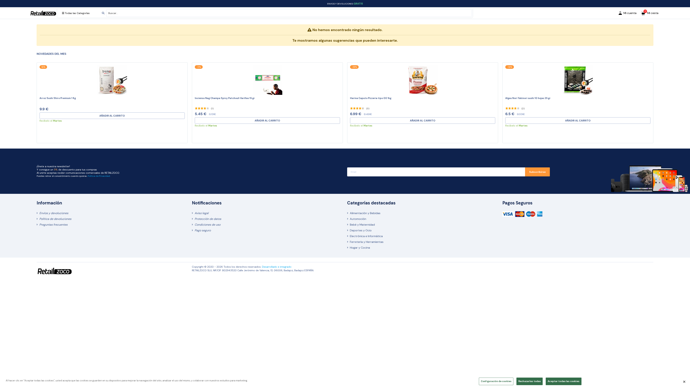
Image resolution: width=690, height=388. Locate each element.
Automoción (358, 219)
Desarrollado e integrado (276, 266)
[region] (345, 381)
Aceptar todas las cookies (563, 381)
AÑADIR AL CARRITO (112, 115)
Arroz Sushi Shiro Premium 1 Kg (58, 98)
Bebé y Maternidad (362, 225)
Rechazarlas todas (529, 381)
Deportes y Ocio (361, 230)
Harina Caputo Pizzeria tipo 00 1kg (370, 98)
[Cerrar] (684, 382)
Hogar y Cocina (360, 248)
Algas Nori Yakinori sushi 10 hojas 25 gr (528, 98)
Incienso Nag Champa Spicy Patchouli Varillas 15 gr (225, 98)
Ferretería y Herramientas (366, 242)
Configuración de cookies (496, 381)
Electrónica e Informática (366, 236)
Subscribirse (537, 172)
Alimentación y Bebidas (365, 213)
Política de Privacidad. (99, 176)
